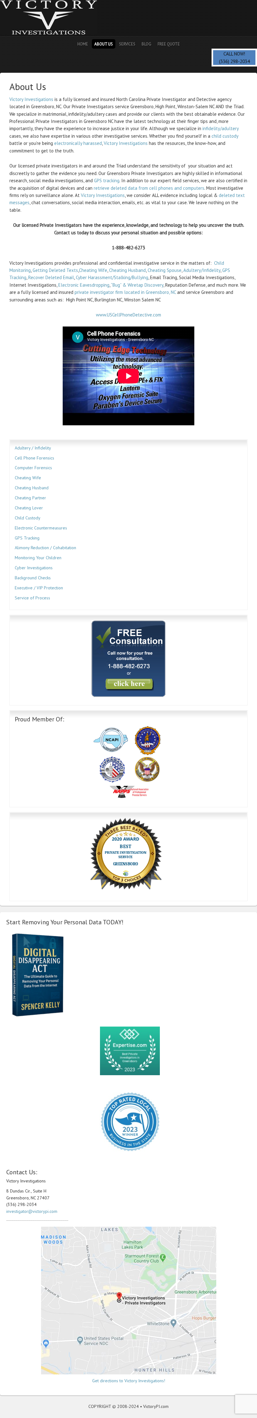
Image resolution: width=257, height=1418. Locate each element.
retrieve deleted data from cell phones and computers (149, 188)
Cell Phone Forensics (34, 458)
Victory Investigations (31, 99)
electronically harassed (78, 143)
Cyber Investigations (34, 568)
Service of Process (32, 598)
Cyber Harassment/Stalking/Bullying (112, 277)
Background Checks (33, 578)
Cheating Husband (127, 270)
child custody (225, 136)
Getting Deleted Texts (55, 270)
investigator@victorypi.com (31, 1211)
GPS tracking (106, 180)
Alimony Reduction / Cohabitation (45, 547)
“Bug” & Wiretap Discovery (137, 285)
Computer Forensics (33, 467)
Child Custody (27, 518)
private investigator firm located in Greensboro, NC (125, 292)
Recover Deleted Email (51, 277)
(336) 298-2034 (234, 61)
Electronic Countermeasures (41, 528)
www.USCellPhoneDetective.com (128, 315)
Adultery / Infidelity (33, 448)
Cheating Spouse (164, 270)
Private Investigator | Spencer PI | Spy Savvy (55, 18)
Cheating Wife (93, 270)
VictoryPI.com (156, 1406)
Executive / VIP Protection (39, 588)
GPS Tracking (27, 538)
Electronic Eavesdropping (83, 285)
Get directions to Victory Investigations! (128, 1380)
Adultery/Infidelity (201, 270)
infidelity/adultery (220, 128)
